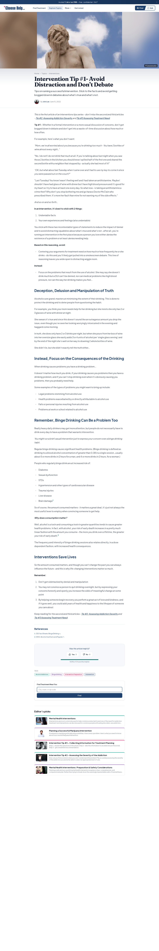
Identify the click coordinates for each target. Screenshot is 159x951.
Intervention (90, 674)
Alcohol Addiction (42, 674)
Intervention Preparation (73, 674)
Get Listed (78, 8)
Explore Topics (55, 8)
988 (75, 2)
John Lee (46, 102)
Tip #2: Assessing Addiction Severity (54, 118)
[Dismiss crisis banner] (156, 2)
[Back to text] (60, 634)
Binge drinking (57, 674)
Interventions (54, 73)
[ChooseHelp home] (14, 8)
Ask (151, 8)
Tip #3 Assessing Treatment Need (93, 118)
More (67, 8)
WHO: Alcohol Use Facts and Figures (49, 637)
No (88, 654)
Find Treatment (39, 8)
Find (141, 8)
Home (36, 73)
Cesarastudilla (151, 65)
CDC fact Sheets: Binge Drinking (47, 634)
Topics (44, 73)
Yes (74, 654)
